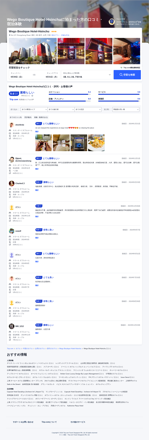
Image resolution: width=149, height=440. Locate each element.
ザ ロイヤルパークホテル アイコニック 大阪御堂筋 (87, 381)
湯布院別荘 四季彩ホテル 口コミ (111, 395)
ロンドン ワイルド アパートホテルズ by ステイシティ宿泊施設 (88, 399)
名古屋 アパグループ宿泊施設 (56, 402)
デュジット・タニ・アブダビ (38, 406)
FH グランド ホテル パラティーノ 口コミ (104, 377)
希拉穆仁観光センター (115, 381)
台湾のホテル (40, 348)
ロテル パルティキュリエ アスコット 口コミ (55, 370)
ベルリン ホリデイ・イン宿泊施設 (81, 402)
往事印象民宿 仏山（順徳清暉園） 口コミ (22, 370)
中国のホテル (28, 348)
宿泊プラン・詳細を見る (60, 35)
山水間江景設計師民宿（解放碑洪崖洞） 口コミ (98, 363)
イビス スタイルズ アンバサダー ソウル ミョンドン (75, 384)
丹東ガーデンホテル (58, 406)
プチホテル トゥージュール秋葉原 (115, 392)
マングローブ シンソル (54, 392)
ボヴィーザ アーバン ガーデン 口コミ (49, 399)
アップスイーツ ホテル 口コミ (18, 374)
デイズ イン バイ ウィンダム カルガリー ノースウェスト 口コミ (30, 363)
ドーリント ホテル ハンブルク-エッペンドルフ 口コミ (80, 367)
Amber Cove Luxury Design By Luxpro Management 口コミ (82, 374)
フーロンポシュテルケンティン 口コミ (73, 377)
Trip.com (10, 348)
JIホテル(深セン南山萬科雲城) (55, 381)
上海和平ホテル (131, 381)
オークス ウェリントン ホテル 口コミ (44, 374)
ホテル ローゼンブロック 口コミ (19, 377)
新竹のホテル (52, 348)
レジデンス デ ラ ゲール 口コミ (67, 363)
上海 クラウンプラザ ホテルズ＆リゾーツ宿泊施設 (25, 402)
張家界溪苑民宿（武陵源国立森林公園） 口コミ (24, 367)
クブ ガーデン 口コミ (51, 367)
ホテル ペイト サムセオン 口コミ (45, 377)
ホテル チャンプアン (103, 384)
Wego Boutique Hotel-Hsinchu (70, 348)
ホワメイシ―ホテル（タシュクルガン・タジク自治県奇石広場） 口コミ (71, 395)
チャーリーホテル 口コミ (119, 370)
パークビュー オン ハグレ (16, 406)
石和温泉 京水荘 (13, 395)
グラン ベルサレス (47, 384)
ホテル (18, 348)
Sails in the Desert (13, 384)
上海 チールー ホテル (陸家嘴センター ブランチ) (25, 381)
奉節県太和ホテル (122, 402)
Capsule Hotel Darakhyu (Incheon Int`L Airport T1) (25, 392)
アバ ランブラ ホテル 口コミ (112, 367)
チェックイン (16, 73)
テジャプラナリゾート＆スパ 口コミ (20, 399)
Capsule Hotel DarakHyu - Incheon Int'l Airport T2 (82, 392)
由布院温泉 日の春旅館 (30, 384)
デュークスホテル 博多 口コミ (32, 395)
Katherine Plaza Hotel (75, 406)
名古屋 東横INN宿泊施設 (105, 402)
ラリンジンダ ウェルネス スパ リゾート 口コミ (90, 370)
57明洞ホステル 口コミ (114, 374)
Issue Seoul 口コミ (128, 377)
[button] (133, 4)
